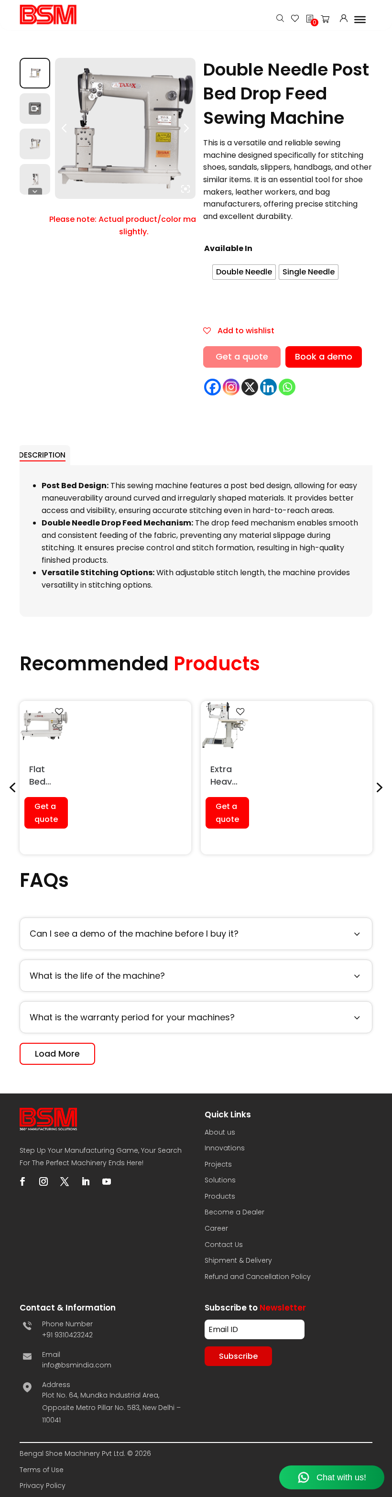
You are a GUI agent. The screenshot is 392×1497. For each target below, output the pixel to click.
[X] (249, 387)
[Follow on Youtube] (106, 1181)
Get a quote (242, 356)
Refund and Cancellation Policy (258, 1276)
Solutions (220, 1180)
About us (220, 1132)
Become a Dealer (234, 1212)
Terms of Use (42, 1470)
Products (220, 1196)
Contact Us (224, 1244)
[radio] (244, 272)
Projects (218, 1164)
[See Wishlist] (295, 19)
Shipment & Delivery (238, 1260)
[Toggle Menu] (360, 19)
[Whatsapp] (287, 387)
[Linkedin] (268, 387)
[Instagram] (231, 387)
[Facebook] (212, 387)
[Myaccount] (344, 19)
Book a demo (323, 356)
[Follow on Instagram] (43, 1181)
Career (216, 1228)
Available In (228, 248)
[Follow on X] (64, 1181)
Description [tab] (42, 455)
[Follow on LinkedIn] (85, 1181)
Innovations (225, 1148)
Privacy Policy (42, 1485)
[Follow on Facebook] (22, 1181)
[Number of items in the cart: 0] (328, 21)
